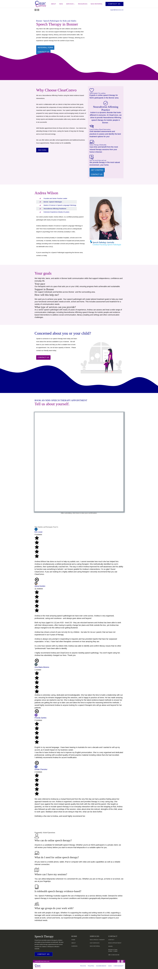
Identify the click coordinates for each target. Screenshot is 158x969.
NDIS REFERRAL (95, 946)
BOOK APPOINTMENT (114, 943)
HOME (73, 939)
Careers (110, 965)
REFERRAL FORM (45, 47)
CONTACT (111, 939)
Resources (82, 4)
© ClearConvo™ (118, 965)
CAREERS (74, 946)
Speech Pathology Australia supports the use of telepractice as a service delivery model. (73, 896)
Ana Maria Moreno (42, 667)
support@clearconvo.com (116, 9)
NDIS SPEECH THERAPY (97, 939)
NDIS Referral (97, 4)
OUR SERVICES (94, 943)
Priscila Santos (40, 718)
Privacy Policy (91, 965)
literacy (56, 34)
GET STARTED (97, 170)
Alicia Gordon (40, 586)
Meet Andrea (42, 150)
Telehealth (44, 37)
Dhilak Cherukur (41, 769)
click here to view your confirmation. (84, 513)
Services (70, 4)
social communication (69, 34)
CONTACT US (114, 4)
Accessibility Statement (101, 965)
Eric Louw (38, 532)
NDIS (61, 4)
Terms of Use (83, 965)
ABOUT (73, 943)
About (53, 4)
